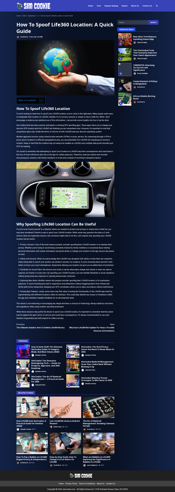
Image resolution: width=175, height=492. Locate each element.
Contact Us (147, 6)
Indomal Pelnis (90, 370)
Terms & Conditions (87, 483)
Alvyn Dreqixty (142, 42)
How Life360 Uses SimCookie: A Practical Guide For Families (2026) (32, 407)
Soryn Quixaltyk (142, 73)
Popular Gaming (111, 6)
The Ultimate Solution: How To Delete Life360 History (40, 326)
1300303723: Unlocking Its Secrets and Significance (124, 69)
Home (90, 6)
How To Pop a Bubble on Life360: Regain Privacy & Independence (32, 443)
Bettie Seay (57, 427)
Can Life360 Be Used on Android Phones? (65, 407)
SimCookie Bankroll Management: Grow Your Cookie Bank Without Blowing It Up (72, 366)
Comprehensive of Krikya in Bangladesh (124, 84)
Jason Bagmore (92, 465)
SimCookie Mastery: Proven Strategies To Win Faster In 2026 (72, 380)
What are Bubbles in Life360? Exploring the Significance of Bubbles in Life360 (98, 443)
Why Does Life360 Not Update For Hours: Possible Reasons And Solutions (91, 327)
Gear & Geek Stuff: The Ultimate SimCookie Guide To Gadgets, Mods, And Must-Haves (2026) (23, 351)
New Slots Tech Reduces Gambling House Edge (124, 39)
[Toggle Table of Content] (40, 101)
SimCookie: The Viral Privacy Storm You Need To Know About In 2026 (72, 351)
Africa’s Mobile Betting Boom (124, 99)
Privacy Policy (71, 483)
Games (125, 6)
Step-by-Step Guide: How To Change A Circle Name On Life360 (65, 443)
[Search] (157, 5)
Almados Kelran (40, 355)
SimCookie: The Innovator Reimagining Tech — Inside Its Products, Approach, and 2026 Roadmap (23, 366)
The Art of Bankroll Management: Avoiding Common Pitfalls (98, 407)
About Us (135, 6)
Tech (99, 6)
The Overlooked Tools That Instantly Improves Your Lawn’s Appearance (124, 54)
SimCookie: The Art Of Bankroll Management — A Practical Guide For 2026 (23, 380)
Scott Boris (24, 37)
